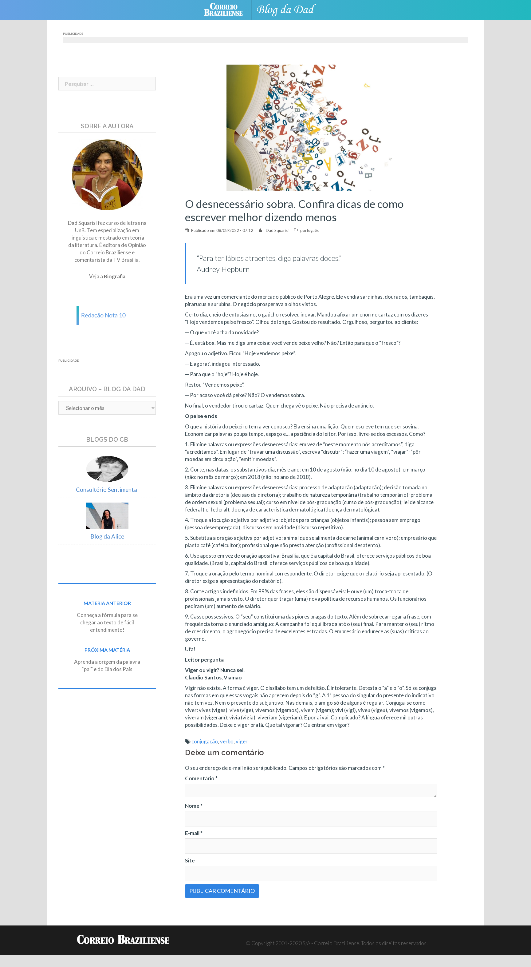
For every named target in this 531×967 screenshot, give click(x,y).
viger (242, 741)
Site (190, 860)
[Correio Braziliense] (228, 9)
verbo (227, 741)
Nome (194, 805)
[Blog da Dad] (290, 9)
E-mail (194, 833)
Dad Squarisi (277, 230)
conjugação (204, 741)
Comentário (201, 778)
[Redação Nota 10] (107, 315)
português (309, 230)
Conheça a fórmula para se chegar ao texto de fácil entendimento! (107, 622)
